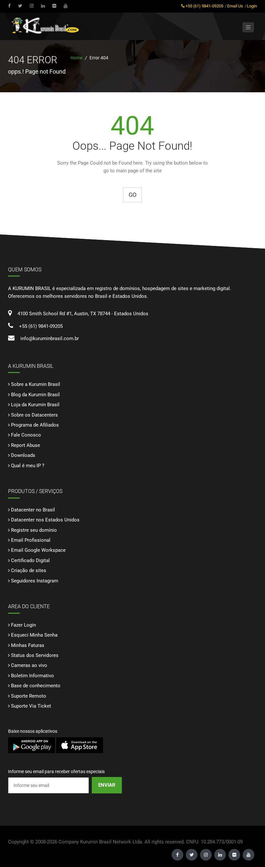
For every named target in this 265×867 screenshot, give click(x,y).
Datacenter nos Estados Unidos (45, 520)
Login (252, 6)
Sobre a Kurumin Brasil (35, 384)
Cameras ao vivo (29, 665)
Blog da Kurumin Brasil (35, 395)
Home (76, 57)
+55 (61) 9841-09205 (204, 6)
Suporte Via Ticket (31, 706)
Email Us (235, 6)
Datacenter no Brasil (33, 510)
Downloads (23, 455)
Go (132, 194)
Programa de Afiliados (35, 425)
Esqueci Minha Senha (34, 635)
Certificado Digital (30, 560)
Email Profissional (30, 540)
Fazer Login (23, 625)
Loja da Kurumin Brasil (35, 405)
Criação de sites (28, 570)
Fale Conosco (26, 435)
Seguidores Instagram (34, 581)
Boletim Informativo (32, 676)
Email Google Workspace (38, 550)
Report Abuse (25, 445)
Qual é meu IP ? (27, 466)
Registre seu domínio (34, 530)
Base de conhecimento (35, 686)
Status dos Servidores (34, 655)
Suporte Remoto (28, 696)
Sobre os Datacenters (34, 415)
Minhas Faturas (27, 645)
